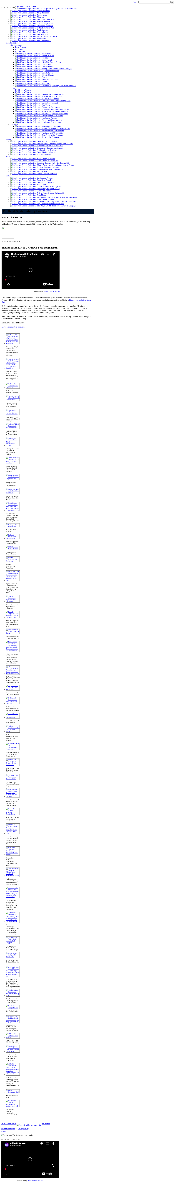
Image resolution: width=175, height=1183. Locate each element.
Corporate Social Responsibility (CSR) (55, 101)
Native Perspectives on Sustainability (50, 193)
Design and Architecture (50, 107)
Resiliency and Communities (51, 133)
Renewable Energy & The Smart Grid (55, 129)
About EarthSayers (8, 1129)
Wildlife (44, 58)
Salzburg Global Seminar (46, 150)
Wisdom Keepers (43, 21)
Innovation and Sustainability (52, 131)
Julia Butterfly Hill (43, 41)
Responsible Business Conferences (49, 148)
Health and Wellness (23, 90)
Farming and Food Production (52, 94)
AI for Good (41, 184)
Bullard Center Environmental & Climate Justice (54, 144)
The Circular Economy (49, 137)
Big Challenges (11, 43)
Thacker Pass (41, 171)
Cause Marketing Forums (46, 152)
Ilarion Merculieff (43, 11)
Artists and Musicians (44, 26)
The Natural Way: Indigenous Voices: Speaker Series (56, 197)
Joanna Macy (41, 15)
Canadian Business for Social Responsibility (53, 163)
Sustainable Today (43, 191)
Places (8, 156)
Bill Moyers (41, 39)
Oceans (43, 81)
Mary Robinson (42, 13)
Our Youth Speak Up (44, 24)
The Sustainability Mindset (51, 96)
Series (8, 176)
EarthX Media (46, 60)
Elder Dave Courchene (45, 19)
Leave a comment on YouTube (13, 327)
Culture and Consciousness (51, 120)
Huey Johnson (42, 32)
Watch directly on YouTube (52, 291)
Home (135, 2)
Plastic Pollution (47, 54)
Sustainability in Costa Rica (47, 161)
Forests (43, 77)
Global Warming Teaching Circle (49, 186)
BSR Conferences (43, 154)
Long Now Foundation (45, 180)
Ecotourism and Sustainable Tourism (54, 109)
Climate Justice (46, 73)
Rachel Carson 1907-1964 (46, 36)
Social (12, 88)
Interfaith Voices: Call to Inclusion (49, 146)
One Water (45, 105)
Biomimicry (45, 64)
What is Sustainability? (49, 99)
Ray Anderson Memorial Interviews (50, 204)
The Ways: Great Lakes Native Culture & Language (56, 206)
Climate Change (47, 75)
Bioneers (40, 17)
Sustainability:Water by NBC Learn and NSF (58, 86)
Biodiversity (19, 49)
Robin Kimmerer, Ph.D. (45, 28)
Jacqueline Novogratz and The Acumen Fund (60, 9)
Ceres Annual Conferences (46, 141)
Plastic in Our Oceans (49, 79)
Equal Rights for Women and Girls (54, 111)
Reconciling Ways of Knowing (48, 189)
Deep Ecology (20, 47)
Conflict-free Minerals (49, 103)
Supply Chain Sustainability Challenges (56, 69)
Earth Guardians (47, 56)
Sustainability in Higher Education (54, 114)
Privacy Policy (23, 1129)
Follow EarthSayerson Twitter (25, 1124)
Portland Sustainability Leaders (48, 167)
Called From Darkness (45, 182)
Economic (14, 124)
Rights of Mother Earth (49, 71)
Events (8, 139)
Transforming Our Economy (51, 135)
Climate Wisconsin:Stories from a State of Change (55, 165)
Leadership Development (50, 122)
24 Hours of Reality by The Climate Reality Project (56, 202)
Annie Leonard (42, 30)
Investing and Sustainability (51, 126)
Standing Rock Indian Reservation (49, 169)
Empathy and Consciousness (51, 116)
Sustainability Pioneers (45, 199)
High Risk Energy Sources (51, 62)
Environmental (16, 45)
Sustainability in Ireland (45, 159)
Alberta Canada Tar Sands (46, 174)
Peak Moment (42, 195)
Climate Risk (20, 51)
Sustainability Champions (26, 6)
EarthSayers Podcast (44, 178)
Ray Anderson (42, 34)
